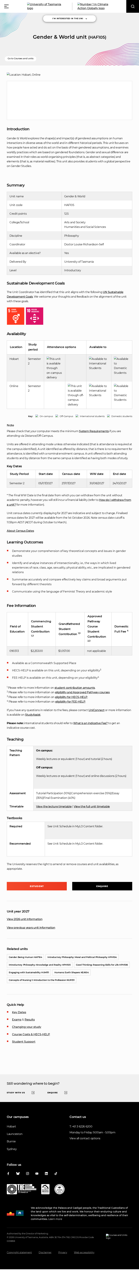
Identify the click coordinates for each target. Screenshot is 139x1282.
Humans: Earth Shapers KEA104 (71, 972)
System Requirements (94, 431)
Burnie (11, 1141)
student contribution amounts (75, 687)
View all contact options (85, 1138)
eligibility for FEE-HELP (70, 701)
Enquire (102, 886)
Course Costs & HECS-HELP (31, 1034)
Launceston (14, 1134)
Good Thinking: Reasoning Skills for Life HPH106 (102, 964)
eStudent (37, 886)
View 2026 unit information (24, 919)
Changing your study (26, 1027)
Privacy (62, 1252)
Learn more (55, 1219)
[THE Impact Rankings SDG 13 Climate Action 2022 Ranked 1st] (21, 1190)
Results (30, 1019)
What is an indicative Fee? (90, 723)
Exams (16, 1019)
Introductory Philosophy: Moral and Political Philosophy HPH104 (82, 957)
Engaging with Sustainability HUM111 (29, 972)
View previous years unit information (31, 927)
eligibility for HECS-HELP (71, 697)
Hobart (11, 1126)
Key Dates (19, 1012)
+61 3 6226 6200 (82, 1126)
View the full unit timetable (92, 806)
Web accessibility (84, 1252)
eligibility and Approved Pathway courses (82, 692)
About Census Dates (20, 530)
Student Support (23, 1041)
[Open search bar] (132, 6)
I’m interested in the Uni (67, 18)
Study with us (16, 1092)
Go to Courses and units (20, 58)
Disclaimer (45, 1252)
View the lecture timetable (54, 806)
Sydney (12, 1149)
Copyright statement (19, 1252)
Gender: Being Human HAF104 (25, 957)
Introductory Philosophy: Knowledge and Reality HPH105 (40, 964)
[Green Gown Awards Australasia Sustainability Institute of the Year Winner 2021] (59, 1190)
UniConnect (96, 710)
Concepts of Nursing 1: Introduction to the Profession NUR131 (41, 980)
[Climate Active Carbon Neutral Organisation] (45, 1190)
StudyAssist (33, 714)
